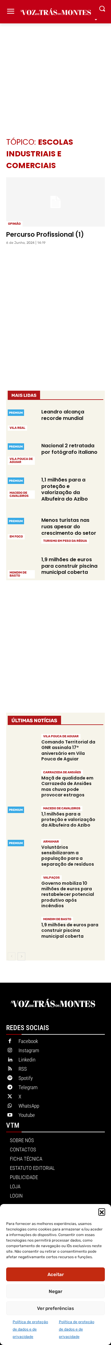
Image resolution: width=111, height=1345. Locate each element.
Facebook (28, 1041)
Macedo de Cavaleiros (19, 494)
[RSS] (10, 1069)
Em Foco (16, 536)
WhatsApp (28, 1106)
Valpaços (51, 878)
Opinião (14, 224)
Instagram (28, 1050)
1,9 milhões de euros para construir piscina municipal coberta (69, 566)
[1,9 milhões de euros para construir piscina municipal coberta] (22, 567)
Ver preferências (55, 1308)
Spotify (25, 1078)
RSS (22, 1069)
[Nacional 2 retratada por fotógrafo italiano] (22, 453)
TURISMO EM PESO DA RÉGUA (65, 541)
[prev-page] (11, 956)
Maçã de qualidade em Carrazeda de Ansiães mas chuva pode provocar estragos (67, 786)
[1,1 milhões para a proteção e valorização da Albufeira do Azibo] (22, 487)
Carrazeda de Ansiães (62, 772)
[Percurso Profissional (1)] (55, 202)
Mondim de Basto (18, 574)
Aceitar (55, 1274)
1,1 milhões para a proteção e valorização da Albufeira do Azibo (64, 489)
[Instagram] (10, 1050)
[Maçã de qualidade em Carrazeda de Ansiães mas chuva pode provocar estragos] (22, 783)
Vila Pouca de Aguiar (21, 460)
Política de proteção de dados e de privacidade (30, 1329)
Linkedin (26, 1060)
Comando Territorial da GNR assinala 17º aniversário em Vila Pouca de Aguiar (68, 750)
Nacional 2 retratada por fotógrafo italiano (69, 449)
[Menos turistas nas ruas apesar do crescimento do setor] (22, 527)
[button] (102, 1212)
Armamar (51, 842)
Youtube (26, 1115)
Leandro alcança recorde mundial (62, 415)
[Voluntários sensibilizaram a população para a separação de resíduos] (22, 852)
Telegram (28, 1087)
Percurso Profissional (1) (45, 234)
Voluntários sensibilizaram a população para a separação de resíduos (67, 855)
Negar (55, 1291)
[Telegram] (10, 1087)
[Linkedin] (10, 1060)
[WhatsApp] (10, 1106)
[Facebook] (10, 1041)
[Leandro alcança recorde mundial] (22, 419)
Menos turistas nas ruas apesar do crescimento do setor (68, 527)
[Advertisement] (55, 71)
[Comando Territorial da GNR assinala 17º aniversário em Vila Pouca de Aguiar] (22, 747)
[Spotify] (10, 1078)
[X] (10, 1097)
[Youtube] (10, 1115)
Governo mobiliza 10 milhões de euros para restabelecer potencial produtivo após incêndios (67, 894)
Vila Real (17, 428)
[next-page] (21, 956)
